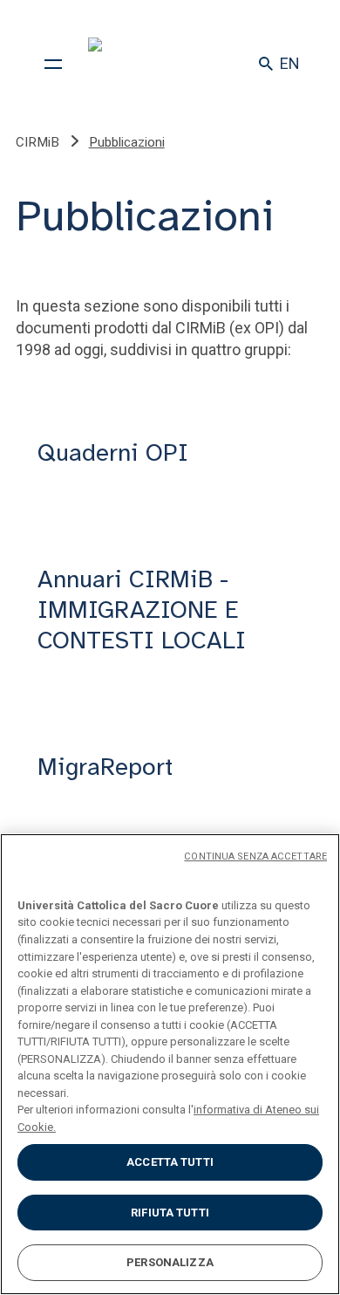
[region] (170, 1064)
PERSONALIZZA (170, 1262)
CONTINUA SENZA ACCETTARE (255, 856)
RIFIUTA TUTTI (170, 1212)
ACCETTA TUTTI (170, 1161)
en (290, 63)
